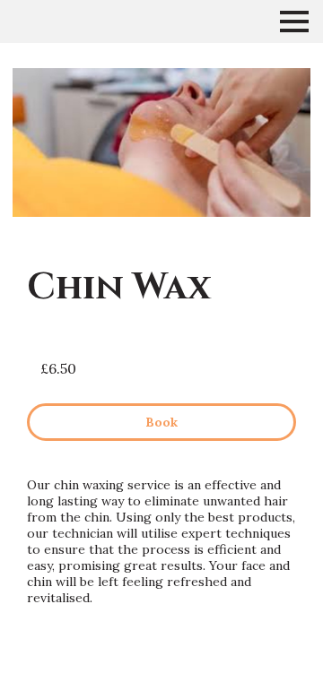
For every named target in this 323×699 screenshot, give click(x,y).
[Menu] (294, 21)
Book (161, 422)
